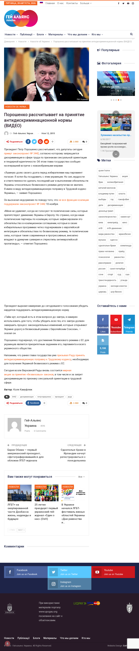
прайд (121, 251)
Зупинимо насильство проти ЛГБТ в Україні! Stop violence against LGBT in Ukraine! (116, 135)
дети (100, 205)
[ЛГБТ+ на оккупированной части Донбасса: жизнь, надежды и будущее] (20, 493)
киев (100, 222)
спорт (110, 274)
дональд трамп (105, 211)
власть (122, 193)
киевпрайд (112, 222)
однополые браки (107, 245)
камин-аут (125, 217)
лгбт (100, 228)
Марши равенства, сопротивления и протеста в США (116, 77)
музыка (102, 240)
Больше (85, 3)
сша (127, 274)
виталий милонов (107, 188)
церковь (102, 292)
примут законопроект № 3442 (21, 153)
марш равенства (106, 234)
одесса (113, 240)
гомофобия (123, 199)
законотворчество (107, 217)
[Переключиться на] (41, 2)
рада (70, 397)
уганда (124, 280)
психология (104, 257)
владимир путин (106, 193)
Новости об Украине (17, 106)
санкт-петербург (117, 269)
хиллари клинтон (119, 286)
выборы (102, 199)
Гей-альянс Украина (108, 176)
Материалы (55, 34)
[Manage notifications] (7, 643)
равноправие (104, 263)
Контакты (72, 3)
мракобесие (125, 234)
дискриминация (27, 397)
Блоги (40, 34)
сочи (100, 274)
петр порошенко (44, 397)
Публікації (26, 34)
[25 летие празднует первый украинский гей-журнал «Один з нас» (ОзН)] (46, 493)
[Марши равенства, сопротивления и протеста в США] (116, 83)
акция (125, 176)
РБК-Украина (82, 99)
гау (112, 199)
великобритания (115, 182)
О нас (60, 3)
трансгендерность (107, 280)
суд (119, 274)
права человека (106, 251)
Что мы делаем (77, 34)
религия (119, 263)
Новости (10, 34)
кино (124, 222)
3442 (14, 397)
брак (100, 182)
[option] (116, 85)
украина (102, 286)
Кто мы (96, 34)
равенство (119, 257)
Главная (50, 3)
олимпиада (125, 245)
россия (101, 269)
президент (59, 397)
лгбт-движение (114, 228)
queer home (104, 170)
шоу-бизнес (116, 292)
